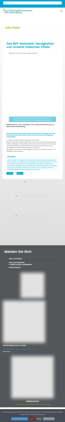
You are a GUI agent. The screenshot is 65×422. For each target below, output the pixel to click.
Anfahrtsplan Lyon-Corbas (14, 345)
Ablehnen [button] (32, 418)
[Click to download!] (32, 223)
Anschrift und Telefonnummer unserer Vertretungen (32, 404)
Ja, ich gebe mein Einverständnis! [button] (19, 418)
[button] (57, 176)
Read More (6, 351)
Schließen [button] (39, 418)
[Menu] (61, 11)
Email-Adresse (15, 267)
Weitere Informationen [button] (49, 418)
